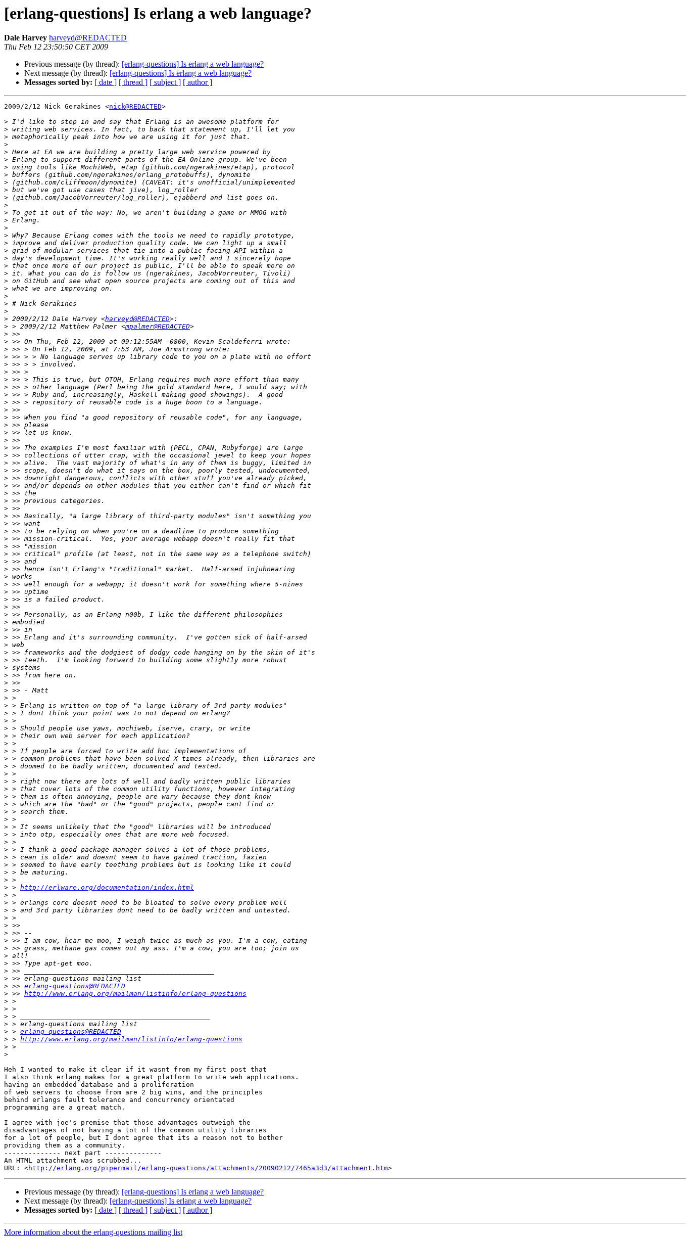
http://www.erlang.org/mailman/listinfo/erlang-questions (135, 993)
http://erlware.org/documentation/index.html (107, 887)
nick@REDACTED (135, 106)
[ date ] (105, 82)
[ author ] (197, 82)
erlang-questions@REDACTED (74, 986)
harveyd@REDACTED (88, 37)
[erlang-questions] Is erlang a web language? (193, 64)
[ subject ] (165, 82)
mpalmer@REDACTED (157, 326)
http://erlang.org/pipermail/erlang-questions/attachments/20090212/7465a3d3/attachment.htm (208, 1168)
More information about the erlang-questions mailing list (93, 1232)
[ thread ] (133, 82)
